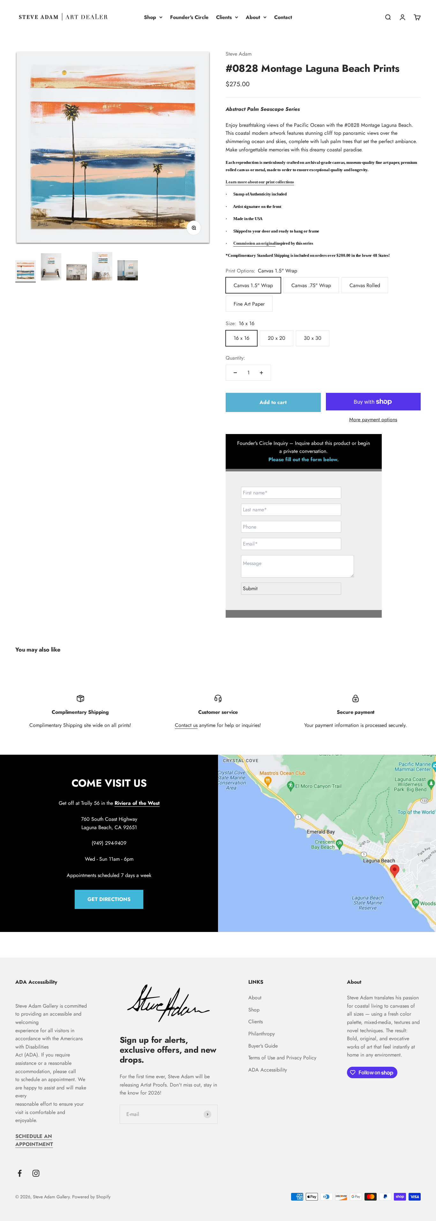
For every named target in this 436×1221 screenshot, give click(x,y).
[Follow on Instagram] (36, 1173)
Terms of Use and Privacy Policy (282, 1057)
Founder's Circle (189, 17)
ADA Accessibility (267, 1069)
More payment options (373, 419)
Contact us (186, 725)
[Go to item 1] (25, 271)
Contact (283, 17)
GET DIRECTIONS (109, 899)
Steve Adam (239, 53)
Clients (224, 17)
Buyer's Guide (263, 1045)
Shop (150, 17)
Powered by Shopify (91, 1197)
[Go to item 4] (102, 267)
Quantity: (235, 358)
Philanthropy (261, 1033)
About (253, 17)
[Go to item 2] (51, 267)
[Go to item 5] (127, 271)
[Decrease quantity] (235, 372)
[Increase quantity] (261, 372)
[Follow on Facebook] (19, 1173)
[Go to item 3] (76, 273)
